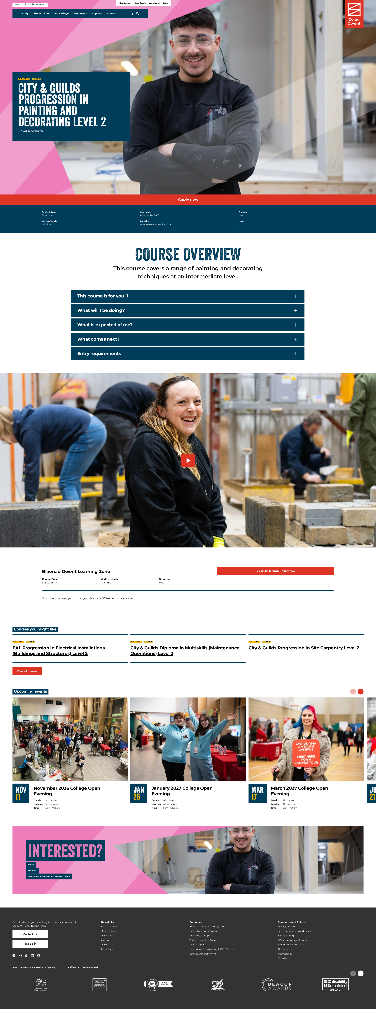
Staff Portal (73, 967)
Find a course (109, 927)
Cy (132, 13)
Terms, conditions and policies (295, 931)
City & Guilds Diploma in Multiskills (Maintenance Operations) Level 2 (185, 651)
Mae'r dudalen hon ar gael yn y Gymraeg (34, 967)
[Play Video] (188, 460)
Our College (61, 13)
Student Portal (90, 967)
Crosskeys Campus (200, 936)
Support (97, 13)
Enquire (32, 870)
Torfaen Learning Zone (202, 940)
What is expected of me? (105, 324)
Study (24, 13)
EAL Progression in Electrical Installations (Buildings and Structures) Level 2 (58, 651)
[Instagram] (20, 955)
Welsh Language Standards (294, 940)
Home (17, 4)
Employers (80, 13)
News (165, 3)
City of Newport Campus (203, 931)
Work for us (154, 3)
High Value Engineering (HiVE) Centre (211, 949)
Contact (112, 13)
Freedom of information (292, 945)
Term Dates (107, 949)
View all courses (27, 671)
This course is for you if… (104, 296)
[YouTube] (38, 955)
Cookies (282, 958)
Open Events (140, 3)
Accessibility (285, 954)
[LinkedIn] (32, 955)
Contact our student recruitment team (49, 876)
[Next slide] (361, 692)
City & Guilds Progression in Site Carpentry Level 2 (304, 648)
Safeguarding (286, 936)
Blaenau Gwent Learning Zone (155, 224)
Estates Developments (202, 954)
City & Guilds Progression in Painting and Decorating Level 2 (35, 4)
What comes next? (98, 339)
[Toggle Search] (137, 13)
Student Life (41, 13)
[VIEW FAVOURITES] (356, 1005)
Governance (285, 949)
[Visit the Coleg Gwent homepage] (354, 14)
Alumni (105, 940)
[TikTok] (26, 955)
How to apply (125, 3)
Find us (28, 944)
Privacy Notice (286, 927)
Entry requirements (99, 353)
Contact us (30, 934)
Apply (31, 864)
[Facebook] (13, 955)
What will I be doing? (101, 310)
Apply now (188, 200)
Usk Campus (196, 945)
